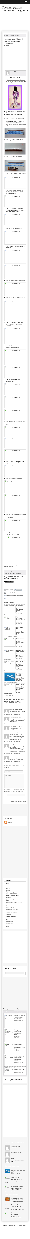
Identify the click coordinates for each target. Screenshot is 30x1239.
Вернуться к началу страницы (18, 801)
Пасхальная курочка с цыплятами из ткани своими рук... (19, 1017)
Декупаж (8, 890)
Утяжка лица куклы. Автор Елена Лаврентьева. (17, 1214)
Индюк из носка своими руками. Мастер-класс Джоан (19, 1046)
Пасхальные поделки (11, 912)
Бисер (7, 883)
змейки (7, 516)
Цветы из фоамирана (11, 924)
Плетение (8, 914)
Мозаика (8, 905)
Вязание (8, 888)
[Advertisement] (17, 57)
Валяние (8, 885)
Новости (8, 911)
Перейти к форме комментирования (13, 706)
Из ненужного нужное (11, 893)
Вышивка (8, 886)
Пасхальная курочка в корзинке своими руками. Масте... (19, 1069)
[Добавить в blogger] (9, 589)
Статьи (7, 919)
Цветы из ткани (10, 923)
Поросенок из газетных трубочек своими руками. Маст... (13, 1180)
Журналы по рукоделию (12, 892)
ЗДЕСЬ (18, 534)
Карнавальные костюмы (12, 895)
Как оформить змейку (16, 533)
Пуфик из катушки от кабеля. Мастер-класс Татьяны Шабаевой (20, 619)
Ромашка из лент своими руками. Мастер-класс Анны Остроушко (20, 665)
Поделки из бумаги (11, 916)
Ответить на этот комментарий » (12, 714)
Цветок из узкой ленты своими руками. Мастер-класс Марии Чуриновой (20, 642)
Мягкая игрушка (10, 907)
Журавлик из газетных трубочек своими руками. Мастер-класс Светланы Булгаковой (20, 676)
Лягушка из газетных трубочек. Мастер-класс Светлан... (17, 1188)
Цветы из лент (9, 921)
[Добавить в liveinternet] (9, 592)
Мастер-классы (14, 571)
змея (15, 565)
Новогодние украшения (15, 573)
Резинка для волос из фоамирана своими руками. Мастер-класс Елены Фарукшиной (20, 631)
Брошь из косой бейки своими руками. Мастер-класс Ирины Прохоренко (20, 653)
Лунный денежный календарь (14, 902)
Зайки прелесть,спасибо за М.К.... (17, 1160)
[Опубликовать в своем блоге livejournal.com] (18, 589)
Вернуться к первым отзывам (11, 800)
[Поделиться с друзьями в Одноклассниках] (13, 595)
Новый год (10, 566)
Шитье (7, 926)
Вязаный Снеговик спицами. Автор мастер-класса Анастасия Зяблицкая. (18, 1207)
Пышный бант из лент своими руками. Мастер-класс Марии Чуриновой (20, 608)
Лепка (7, 900)
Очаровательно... (16, 1146)
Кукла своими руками (11, 899)
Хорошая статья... (16, 1152)
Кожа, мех (8, 897)
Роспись (8, 918)
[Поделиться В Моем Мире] (10, 598)
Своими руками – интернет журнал (15, 8)
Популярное (20, 1012)
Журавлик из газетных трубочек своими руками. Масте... (18, 1171)
